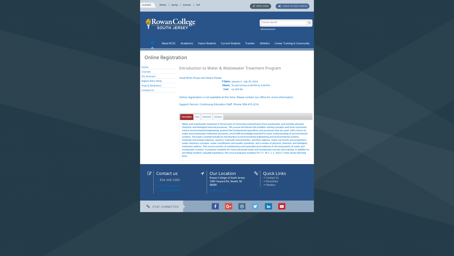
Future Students (207, 43)
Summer (187, 5)
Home (145, 67)
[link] (171, 31)
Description (187, 117)
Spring (174, 5)
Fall (198, 5)
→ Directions (270, 181)
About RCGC (169, 43)
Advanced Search (268, 29)
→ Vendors (269, 185)
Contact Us (148, 90)
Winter (162, 5)
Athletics (265, 43)
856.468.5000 (170, 180)
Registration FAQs (152, 81)
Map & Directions (151, 85)
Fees (197, 117)
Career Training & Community (292, 43)
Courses (146, 72)
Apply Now (262, 6)
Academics (187, 43)
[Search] (309, 23)
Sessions (218, 117)
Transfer (250, 43)
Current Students (230, 43)
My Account (148, 76)
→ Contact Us (271, 178)
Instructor (207, 117)
